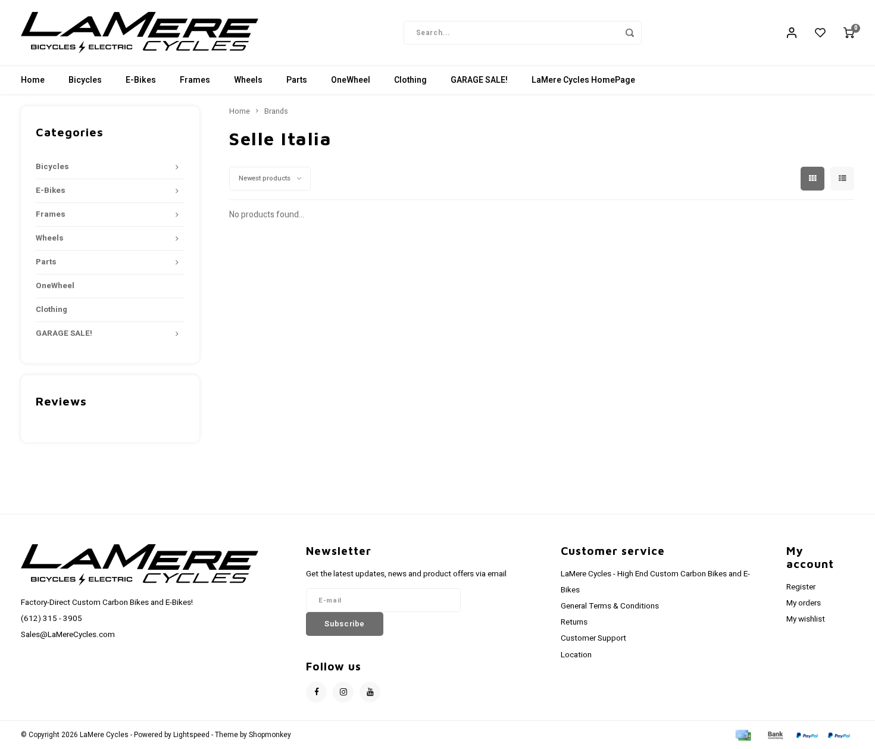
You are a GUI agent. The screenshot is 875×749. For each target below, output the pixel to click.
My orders (803, 603)
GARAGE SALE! (479, 80)
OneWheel (350, 80)
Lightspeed (191, 735)
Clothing (410, 80)
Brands (276, 111)
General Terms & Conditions (610, 606)
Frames (195, 80)
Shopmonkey (270, 735)
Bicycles (85, 80)
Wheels (248, 80)
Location (576, 655)
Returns (574, 622)
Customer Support (593, 638)
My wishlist (805, 619)
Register (800, 587)
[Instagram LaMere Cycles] (343, 692)
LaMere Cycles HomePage (583, 80)
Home (33, 80)
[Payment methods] (742, 734)
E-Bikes (141, 80)
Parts (296, 80)
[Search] (630, 33)
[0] (848, 33)
